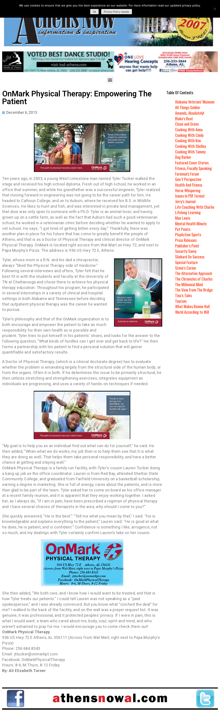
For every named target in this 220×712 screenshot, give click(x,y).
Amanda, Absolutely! (189, 113)
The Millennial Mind (189, 284)
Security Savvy (185, 251)
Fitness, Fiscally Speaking (193, 168)
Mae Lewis (182, 218)
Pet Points (182, 229)
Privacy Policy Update (116, 11)
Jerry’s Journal (185, 201)
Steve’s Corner (185, 268)
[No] (214, 9)
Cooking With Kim (188, 140)
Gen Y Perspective (188, 179)
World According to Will (192, 312)
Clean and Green (187, 124)
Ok (94, 11)
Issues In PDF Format (190, 196)
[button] (110, 79)
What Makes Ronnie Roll (192, 306)
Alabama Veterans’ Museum (194, 102)
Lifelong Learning (188, 212)
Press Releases (186, 240)
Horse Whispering (187, 190)
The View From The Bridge (194, 290)
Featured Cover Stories (192, 162)
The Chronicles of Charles (193, 279)
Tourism (180, 301)
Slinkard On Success (189, 256)
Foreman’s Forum (187, 174)
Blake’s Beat (184, 118)
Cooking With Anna (189, 129)
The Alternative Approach (193, 273)
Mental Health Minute (191, 223)
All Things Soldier (187, 107)
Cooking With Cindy (189, 135)
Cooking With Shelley (190, 146)
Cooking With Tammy (190, 151)
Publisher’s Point (187, 246)
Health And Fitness (188, 185)
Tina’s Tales (183, 295)
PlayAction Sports (188, 234)
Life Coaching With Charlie (194, 207)
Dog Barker (183, 157)
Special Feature (186, 262)
